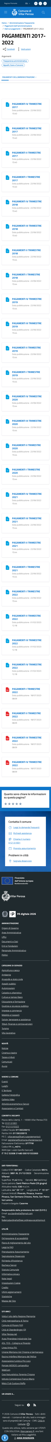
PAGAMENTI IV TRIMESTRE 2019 (27, 300)
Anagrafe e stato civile (12, 979)
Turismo (5, 1028)
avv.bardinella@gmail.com (20, 1213)
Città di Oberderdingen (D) (14, 1329)
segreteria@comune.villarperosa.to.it (25, 1140)
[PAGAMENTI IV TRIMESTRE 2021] (7, 494)
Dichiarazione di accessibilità (15, 1238)
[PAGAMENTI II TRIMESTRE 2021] (7, 543)
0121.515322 (12, 1126)
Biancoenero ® (27, 1431)
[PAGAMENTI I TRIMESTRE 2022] (7, 591)
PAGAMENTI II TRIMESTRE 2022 (26, 617)
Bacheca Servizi (9, 1265)
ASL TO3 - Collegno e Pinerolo (16, 1343)
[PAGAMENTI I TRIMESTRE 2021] (7, 567)
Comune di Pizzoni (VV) (12, 1325)
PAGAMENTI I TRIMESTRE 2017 (26, 178)
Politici (5, 955)
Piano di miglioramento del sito (16, 1242)
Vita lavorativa (8, 1033)
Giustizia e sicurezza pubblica (15, 1006)
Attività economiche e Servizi (15, 1104)
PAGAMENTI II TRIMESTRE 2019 (26, 349)
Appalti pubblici (9, 983)
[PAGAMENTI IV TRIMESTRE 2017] (7, 104)
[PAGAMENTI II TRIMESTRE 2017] (7, 153)
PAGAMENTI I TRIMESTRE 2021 (26, 568)
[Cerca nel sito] (43, 12)
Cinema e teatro (9, 1052)
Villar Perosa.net (9, 1334)
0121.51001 (11, 1123)
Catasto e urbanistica (12, 992)
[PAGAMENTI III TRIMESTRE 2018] (7, 226)
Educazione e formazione (13, 1001)
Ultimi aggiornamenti (11, 1292)
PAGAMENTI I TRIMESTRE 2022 (26, 593)
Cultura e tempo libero (12, 997)
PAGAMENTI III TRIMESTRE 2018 (27, 227)
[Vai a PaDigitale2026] (19, 913)
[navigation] (5, 12)
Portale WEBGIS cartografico (15, 1365)
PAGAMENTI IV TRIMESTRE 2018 (27, 203)
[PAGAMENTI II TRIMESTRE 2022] (7, 616)
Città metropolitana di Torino (15, 1320)
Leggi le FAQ (7, 1247)
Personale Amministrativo (14, 950)
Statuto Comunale (10, 1269)
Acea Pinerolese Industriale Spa (16, 1338)
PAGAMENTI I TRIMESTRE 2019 (26, 373)
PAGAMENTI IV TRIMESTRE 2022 (27, 666)
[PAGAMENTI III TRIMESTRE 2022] (7, 640)
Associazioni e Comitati (12, 1108)
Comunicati (7, 1061)
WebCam (6, 1370)
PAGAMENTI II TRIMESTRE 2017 (26, 154)
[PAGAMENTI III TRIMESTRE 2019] (7, 323)
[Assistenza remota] (28, 1424)
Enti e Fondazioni (10, 946)
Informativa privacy (11, 1274)
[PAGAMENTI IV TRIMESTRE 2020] (7, 396)
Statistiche (7, 1296)
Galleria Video (8, 1099)
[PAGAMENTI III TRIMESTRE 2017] (7, 128)
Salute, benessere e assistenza (16, 1019)
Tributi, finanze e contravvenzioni (17, 1024)
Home (4, 22)
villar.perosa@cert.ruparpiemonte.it (24, 1136)
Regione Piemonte (10, 3)
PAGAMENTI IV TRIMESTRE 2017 (27, 105)
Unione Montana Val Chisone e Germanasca (22, 1352)
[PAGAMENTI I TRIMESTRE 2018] (7, 275)
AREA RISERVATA (25, 1438)
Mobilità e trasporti (10, 1015)
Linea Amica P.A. (9, 1347)
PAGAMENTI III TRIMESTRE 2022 (27, 641)
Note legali (7, 1278)
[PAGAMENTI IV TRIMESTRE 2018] (7, 201)
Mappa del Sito (9, 1301)
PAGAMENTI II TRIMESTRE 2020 (26, 446)
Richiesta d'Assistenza (12, 1260)
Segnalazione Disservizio (13, 1256)
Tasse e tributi (8, 1057)
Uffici (4, 937)
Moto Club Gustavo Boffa (13, 1383)
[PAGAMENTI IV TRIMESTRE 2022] (7, 665)
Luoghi (5, 1086)
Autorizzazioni (8, 988)
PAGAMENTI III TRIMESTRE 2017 (27, 129)
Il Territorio (6, 1090)
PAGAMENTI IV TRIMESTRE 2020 (27, 397)
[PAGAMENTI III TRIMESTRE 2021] (7, 518)
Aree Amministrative (11, 932)
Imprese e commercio (12, 1010)
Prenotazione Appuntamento (15, 1251)
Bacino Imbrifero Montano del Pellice (19, 1356)
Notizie (5, 1048)
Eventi (5, 1081)
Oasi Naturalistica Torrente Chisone (18, 1374)
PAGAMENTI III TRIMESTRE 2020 (27, 422)
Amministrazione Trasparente (21, 22)
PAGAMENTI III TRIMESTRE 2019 (27, 324)
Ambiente (6, 974)
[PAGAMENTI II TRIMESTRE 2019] (7, 348)
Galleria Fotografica (11, 1095)
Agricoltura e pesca (11, 970)
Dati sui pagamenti (12, 28)
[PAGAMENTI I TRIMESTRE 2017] (7, 177)
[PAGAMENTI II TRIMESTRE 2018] (7, 250)
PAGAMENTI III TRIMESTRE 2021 (27, 519)
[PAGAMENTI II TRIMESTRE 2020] (7, 445)
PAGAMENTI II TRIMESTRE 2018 (26, 251)
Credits (5, 1287)
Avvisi (4, 1066)
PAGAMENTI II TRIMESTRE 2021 (26, 544)
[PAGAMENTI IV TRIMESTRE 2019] (7, 299)
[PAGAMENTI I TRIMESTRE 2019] (7, 372)
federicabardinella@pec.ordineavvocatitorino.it (23, 1220)
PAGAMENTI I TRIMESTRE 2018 (26, 276)
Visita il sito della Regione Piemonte (18, 1316)
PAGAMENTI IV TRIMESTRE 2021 (27, 495)
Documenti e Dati (10, 941)
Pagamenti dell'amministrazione (18, 25)
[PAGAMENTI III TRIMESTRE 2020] (7, 421)
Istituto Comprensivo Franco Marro (18, 1379)
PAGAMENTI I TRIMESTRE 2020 (26, 471)
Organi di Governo (10, 928)
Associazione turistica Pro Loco (16, 1361)
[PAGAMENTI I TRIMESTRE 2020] (7, 470)
